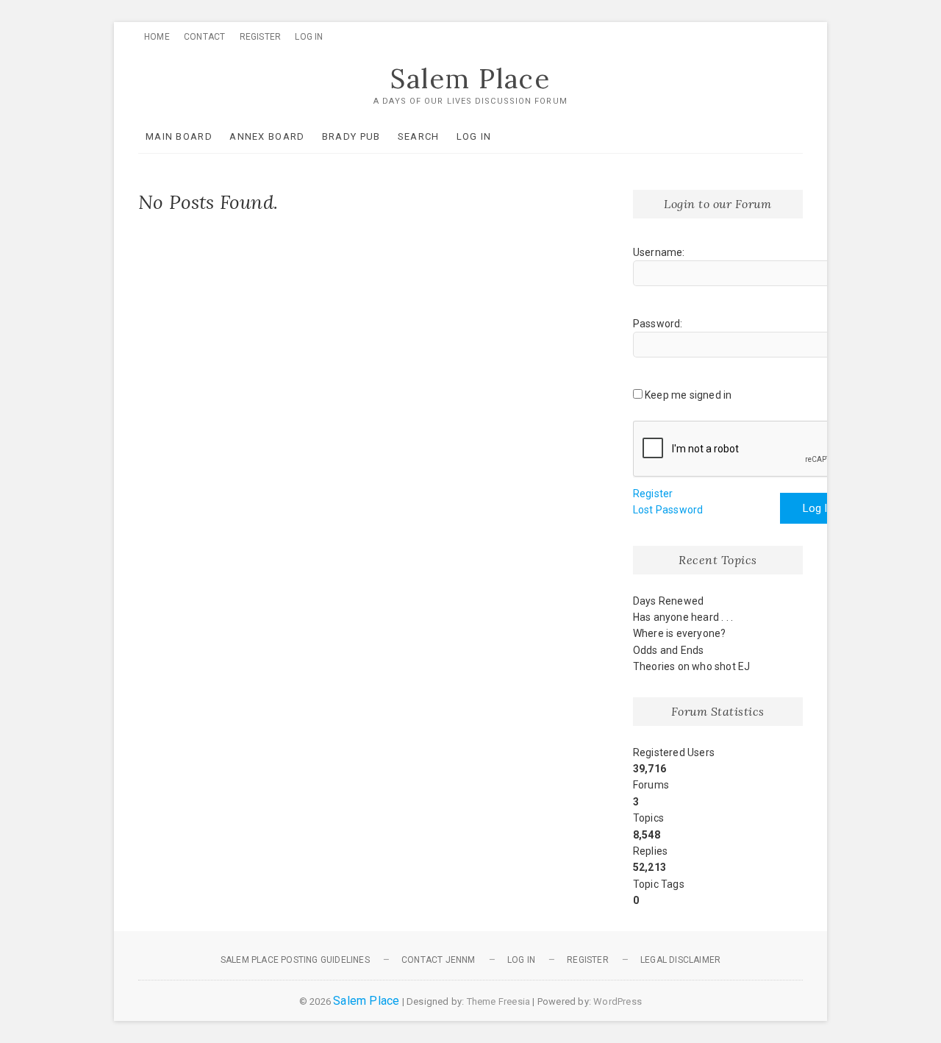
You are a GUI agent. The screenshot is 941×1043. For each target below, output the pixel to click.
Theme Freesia (499, 1001)
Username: (659, 252)
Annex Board (266, 136)
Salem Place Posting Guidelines (295, 960)
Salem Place (470, 79)
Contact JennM (438, 960)
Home (157, 37)
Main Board (179, 136)
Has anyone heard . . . (683, 617)
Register (261, 37)
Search (419, 136)
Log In (309, 37)
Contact (204, 37)
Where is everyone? (679, 633)
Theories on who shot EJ (692, 666)
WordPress (617, 1001)
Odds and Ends (668, 650)
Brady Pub (351, 136)
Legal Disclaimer (680, 960)
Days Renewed (668, 601)
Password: (658, 324)
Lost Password (668, 510)
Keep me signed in (688, 395)
